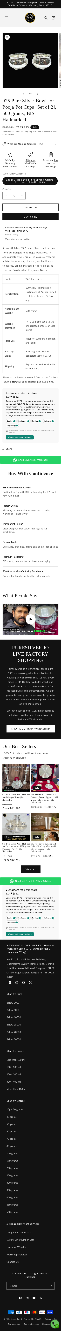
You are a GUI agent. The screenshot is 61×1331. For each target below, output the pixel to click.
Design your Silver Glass (20, 1232)
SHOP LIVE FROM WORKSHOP (30, 728)
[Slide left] (23, 93)
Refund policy (51, 1319)
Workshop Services (17, 1254)
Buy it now (30, 216)
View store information (17, 239)
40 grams (12, 1116)
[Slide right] (37, 93)
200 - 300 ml (14, 1074)
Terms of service (31, 1324)
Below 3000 (13, 1002)
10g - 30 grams (15, 1109)
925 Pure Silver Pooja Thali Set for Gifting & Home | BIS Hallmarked (16, 797)
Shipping (30, 160)
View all (30, 869)
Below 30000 (14, 1039)
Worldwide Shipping (24, 131)
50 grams (12, 1124)
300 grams (12, 1182)
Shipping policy (49, 1324)
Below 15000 (14, 1024)
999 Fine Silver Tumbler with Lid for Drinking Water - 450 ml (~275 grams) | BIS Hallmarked (43, 848)
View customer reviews (20, 437)
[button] (6, 17)
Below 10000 (14, 1017)
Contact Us (13, 1261)
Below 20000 (14, 1032)
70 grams (12, 1138)
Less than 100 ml (16, 1059)
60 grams (12, 1131)
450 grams (12, 1204)
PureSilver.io (17, 1319)
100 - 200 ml (14, 1067)
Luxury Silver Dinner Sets (20, 1239)
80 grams (12, 1146)
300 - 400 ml (14, 1081)
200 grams (12, 1168)
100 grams (12, 1153)
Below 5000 (13, 1010)
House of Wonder (16, 1247)
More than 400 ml (16, 1089)
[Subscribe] (50, 1286)
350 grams (12, 1190)
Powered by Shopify (33, 1319)
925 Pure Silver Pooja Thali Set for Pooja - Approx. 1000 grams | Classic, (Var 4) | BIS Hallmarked (16, 848)
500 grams (12, 1212)
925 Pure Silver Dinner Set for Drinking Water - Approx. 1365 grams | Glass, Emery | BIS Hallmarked (44, 798)
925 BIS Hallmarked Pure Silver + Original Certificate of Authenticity (30, 180)
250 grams (12, 1175)
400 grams (12, 1197)
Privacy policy (14, 1324)
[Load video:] (30, 619)
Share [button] (9, 448)
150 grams (12, 1160)
